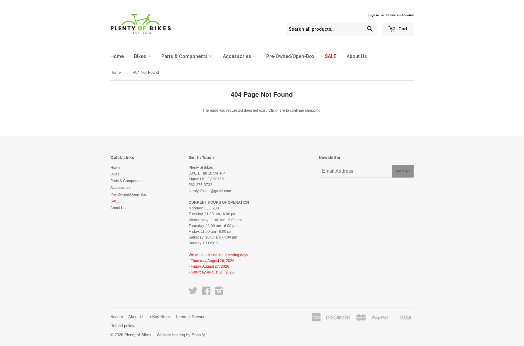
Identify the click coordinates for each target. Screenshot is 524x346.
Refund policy (122, 326)
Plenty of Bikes (137, 335)
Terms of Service (190, 316)
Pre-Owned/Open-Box (290, 56)
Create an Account (400, 15)
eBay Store (160, 316)
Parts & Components (185, 56)
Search (116, 316)
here (281, 110)
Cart (402, 29)
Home (117, 56)
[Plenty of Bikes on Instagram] (219, 293)
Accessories (237, 56)
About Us (357, 56)
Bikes (140, 56)
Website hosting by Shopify (181, 335)
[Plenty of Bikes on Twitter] (193, 293)
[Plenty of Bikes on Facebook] (206, 293)
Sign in (373, 15)
